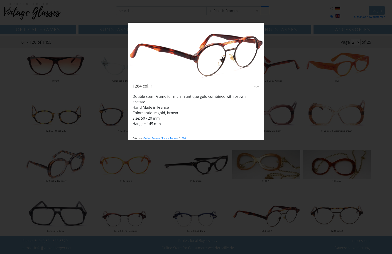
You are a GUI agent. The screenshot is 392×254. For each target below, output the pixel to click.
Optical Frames (151, 138)
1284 (183, 138)
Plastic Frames (170, 138)
